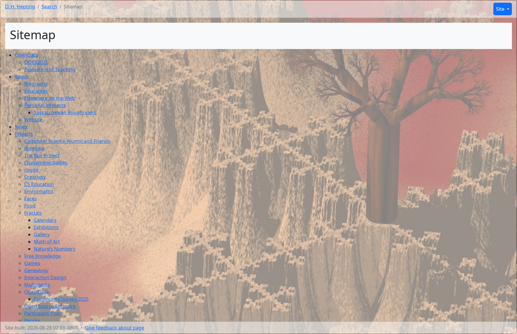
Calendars (45, 220)
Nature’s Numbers (54, 248)
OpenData (26, 55)
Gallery (42, 234)
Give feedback (114, 327)
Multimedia (37, 284)
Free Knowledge (42, 256)
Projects (24, 134)
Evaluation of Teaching (49, 69)
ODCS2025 (36, 62)
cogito (31, 170)
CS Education (39, 184)
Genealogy (36, 270)
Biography (36, 83)
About (21, 76)
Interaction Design (45, 277)
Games (32, 263)
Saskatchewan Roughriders (65, 112)
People (32, 320)
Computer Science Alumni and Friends (67, 141)
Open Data (36, 292)
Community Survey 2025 (61, 299)
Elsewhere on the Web (49, 98)
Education (35, 91)
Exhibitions (46, 227)
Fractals (33, 213)
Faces (30, 198)
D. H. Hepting (20, 6)
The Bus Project (42, 155)
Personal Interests (45, 105)
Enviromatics (39, 191)
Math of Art (47, 241)
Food (30, 205)
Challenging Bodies (46, 162)
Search (49, 6)
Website (33, 119)
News (21, 126)
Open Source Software (50, 306)
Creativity (34, 177)
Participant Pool (42, 313)
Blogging (34, 148)
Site (501, 9)
